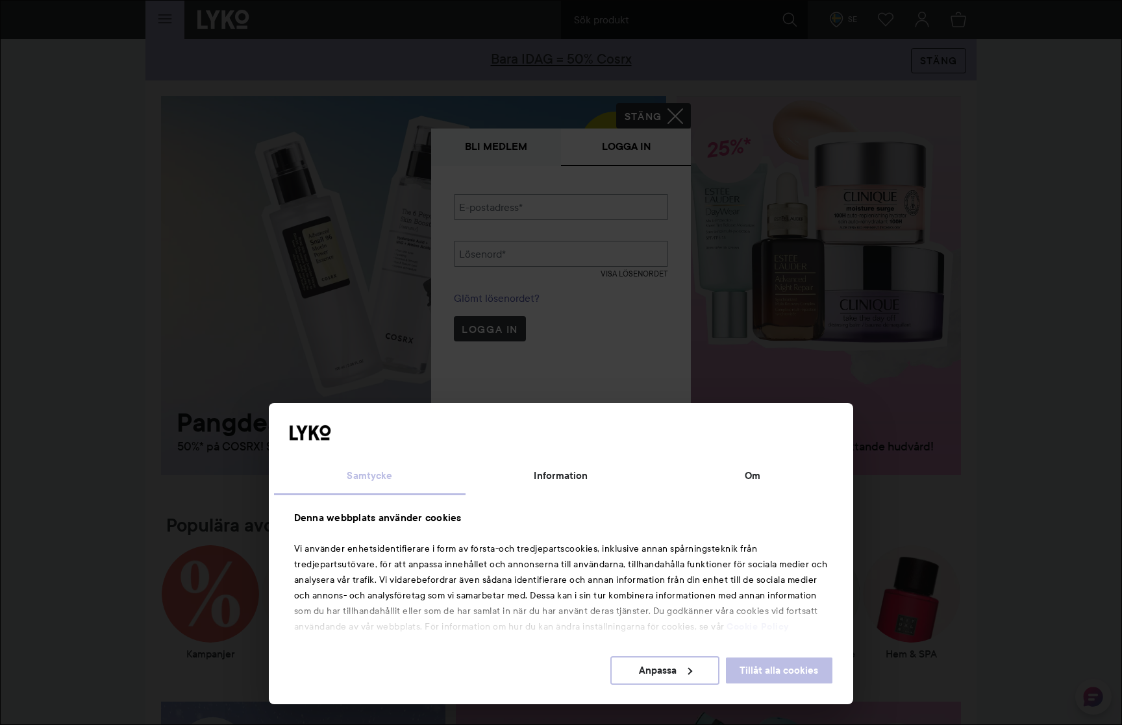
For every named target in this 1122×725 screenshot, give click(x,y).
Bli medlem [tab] (496, 146)
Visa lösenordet (634, 273)
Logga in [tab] (626, 146)
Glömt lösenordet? (497, 297)
